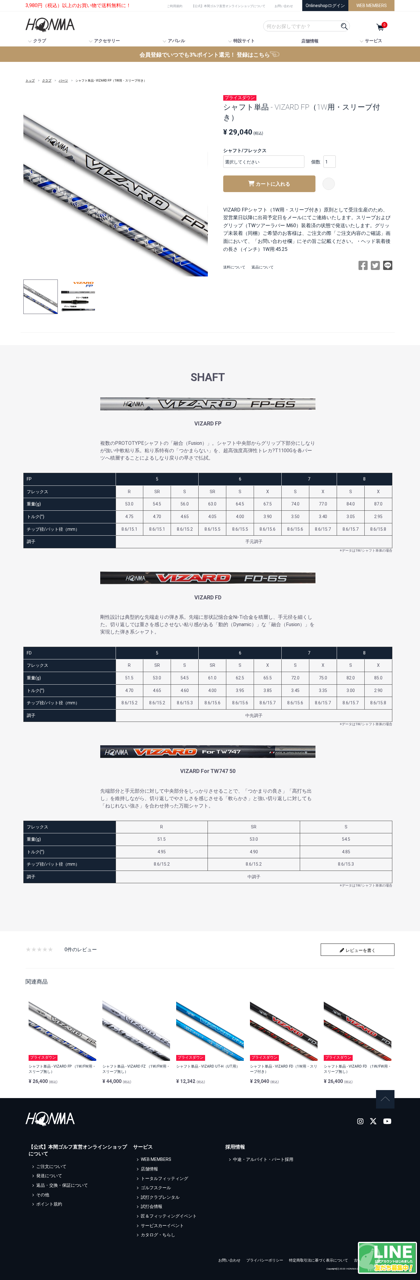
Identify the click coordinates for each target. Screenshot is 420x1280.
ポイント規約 (49, 1204)
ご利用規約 (174, 6)
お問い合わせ (284, 6)
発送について (49, 1175)
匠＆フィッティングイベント (169, 1216)
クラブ (46, 80)
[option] (115, 184)
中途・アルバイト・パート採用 (263, 1159)
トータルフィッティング (164, 1178)
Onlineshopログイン (325, 5)
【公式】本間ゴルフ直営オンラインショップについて (228, 6)
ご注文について (51, 1166)
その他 (42, 1194)
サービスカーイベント (162, 1225)
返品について (263, 267)
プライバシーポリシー (264, 1260)
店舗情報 (310, 40)
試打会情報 (151, 1206)
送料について (234, 267)
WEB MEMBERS (371, 5)
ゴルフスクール (156, 1187)
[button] (40, 297)
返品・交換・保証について (62, 1185)
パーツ (63, 80)
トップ (30, 80)
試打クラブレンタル (160, 1197)
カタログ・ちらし (158, 1235)
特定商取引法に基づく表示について (318, 1260)
